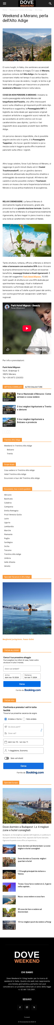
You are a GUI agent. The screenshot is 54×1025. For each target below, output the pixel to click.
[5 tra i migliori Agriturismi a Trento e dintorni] (9, 409)
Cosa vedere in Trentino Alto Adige (19, 470)
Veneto (7, 566)
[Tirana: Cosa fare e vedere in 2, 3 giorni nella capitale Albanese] (9, 887)
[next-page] (8, 432)
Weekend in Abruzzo (7, 399)
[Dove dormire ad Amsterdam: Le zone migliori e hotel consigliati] (9, 849)
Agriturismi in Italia (7, 412)
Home (5, 10)
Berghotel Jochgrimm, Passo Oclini (18, 639)
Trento (10, 453)
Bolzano (10, 449)
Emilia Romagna (11, 510)
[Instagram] (27, 1007)
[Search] (50, 3)
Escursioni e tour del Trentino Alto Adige (22, 478)
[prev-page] (4, 432)
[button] (4, 3)
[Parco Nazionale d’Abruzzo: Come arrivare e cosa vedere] (9, 397)
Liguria (7, 522)
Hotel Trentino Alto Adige (15, 474)
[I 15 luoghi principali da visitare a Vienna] (9, 874)
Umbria (7, 558)
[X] (34, 1007)
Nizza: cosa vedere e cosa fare (31, 897)
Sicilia (6, 546)
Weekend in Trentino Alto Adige (21, 10)
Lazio (6, 518)
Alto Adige (38, 10)
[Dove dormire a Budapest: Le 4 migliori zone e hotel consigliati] (27, 806)
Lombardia (9, 526)
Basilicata (8, 498)
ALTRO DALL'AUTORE (33, 387)
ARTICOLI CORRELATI (13, 387)
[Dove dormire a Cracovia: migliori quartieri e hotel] (9, 862)
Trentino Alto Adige (12, 554)
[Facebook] (20, 1007)
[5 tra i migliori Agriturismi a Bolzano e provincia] (9, 422)
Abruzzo (7, 494)
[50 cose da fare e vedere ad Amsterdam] (9, 912)
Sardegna (8, 542)
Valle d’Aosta (9, 562)
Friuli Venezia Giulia (13, 514)
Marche (7, 530)
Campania (8, 506)
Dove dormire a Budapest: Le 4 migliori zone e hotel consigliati (26, 828)
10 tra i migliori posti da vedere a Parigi (34, 922)
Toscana (7, 550)
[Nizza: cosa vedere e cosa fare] (9, 899)
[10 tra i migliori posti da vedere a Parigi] (9, 925)
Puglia (7, 538)
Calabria (8, 502)
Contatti (27, 1017)
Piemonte (8, 534)
